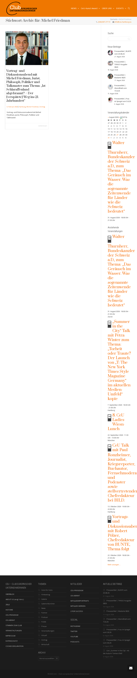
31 (109, 138)
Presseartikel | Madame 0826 (117, 611)
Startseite (113, 19)
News (43, 608)
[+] (26, 48)
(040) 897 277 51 (104, 22)
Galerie (44, 599)
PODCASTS (75, 642)
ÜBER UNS (107, 8)
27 (117, 135)
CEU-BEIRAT (10, 620)
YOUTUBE (74, 636)
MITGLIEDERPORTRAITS (80, 601)
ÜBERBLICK (10, 594)
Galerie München (48, 603)
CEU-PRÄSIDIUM (12, 615)
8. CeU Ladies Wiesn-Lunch (116, 422)
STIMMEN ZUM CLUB (14, 625)
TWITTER (74, 631)
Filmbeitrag (45, 594)
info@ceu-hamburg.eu (122, 22)
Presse (44, 626)
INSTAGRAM (75, 626)
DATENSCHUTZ (12, 641)
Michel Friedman (32, 107)
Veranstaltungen (47, 631)
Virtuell (44, 635)
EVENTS (120, 8)
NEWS (74, 8)
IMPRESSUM (10, 636)
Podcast (44, 617)
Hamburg (22, 107)
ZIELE (8, 604)
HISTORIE (9, 610)
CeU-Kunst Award (89, 8)
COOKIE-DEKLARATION (14, 646)
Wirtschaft (45, 644)
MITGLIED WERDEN (78, 606)
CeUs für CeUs (46, 590)
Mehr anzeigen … (114, 565)
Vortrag (42, 107)
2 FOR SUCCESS (77, 611)
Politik (43, 622)
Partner (44, 612)
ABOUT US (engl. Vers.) (15, 599)
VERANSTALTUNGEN (14, 630)
